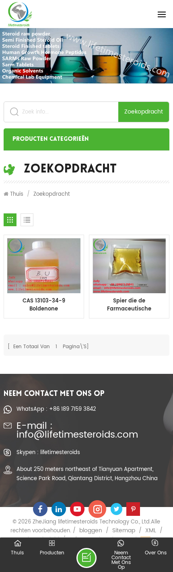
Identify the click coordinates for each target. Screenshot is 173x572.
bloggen (90, 530)
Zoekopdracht (143, 111)
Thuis (16, 194)
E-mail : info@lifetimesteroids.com (77, 431)
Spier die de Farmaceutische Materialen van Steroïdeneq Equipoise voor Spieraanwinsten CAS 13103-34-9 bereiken (129, 305)
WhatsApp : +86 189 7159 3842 (56, 409)
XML (150, 530)
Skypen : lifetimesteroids (48, 452)
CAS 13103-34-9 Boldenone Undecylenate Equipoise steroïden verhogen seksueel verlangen (43, 305)
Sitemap (123, 530)
